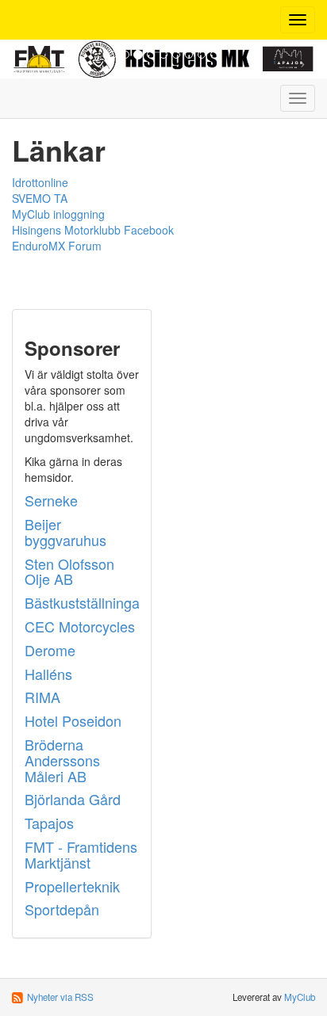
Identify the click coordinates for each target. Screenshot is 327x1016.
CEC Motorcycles (80, 626)
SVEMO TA (39, 198)
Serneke (51, 500)
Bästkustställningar (84, 602)
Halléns (48, 673)
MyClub (299, 997)
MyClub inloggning (58, 214)
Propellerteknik (72, 886)
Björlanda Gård (73, 799)
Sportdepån (62, 909)
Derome (50, 650)
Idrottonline (40, 182)
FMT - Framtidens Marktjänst (81, 854)
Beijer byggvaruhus (65, 532)
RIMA (42, 696)
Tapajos (49, 822)
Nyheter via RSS (60, 997)
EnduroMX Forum (57, 246)
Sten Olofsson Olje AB (69, 571)
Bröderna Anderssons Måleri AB (62, 760)
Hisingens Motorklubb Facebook (93, 230)
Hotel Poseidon (73, 720)
